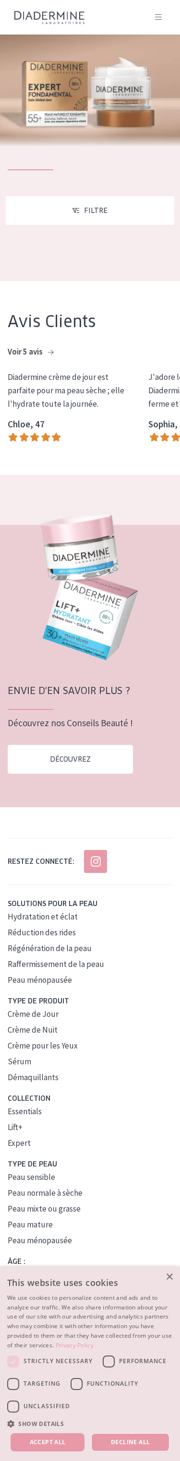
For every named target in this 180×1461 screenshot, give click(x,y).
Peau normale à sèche (45, 1193)
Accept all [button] (48, 1442)
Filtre (96, 210)
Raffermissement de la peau (56, 964)
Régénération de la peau (50, 948)
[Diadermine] (49, 17)
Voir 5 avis (26, 351)
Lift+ (15, 1127)
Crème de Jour (33, 1014)
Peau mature (30, 1224)
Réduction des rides (42, 932)
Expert (19, 1143)
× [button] (169, 1277)
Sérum (19, 1061)
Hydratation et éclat (43, 916)
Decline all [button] (130, 1442)
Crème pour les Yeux (43, 1045)
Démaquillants (33, 1077)
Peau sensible (31, 1177)
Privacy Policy (75, 1345)
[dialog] (90, 1364)
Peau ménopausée (40, 980)
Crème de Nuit (33, 1030)
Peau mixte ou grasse (44, 1208)
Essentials (25, 1111)
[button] (90, 1423)
